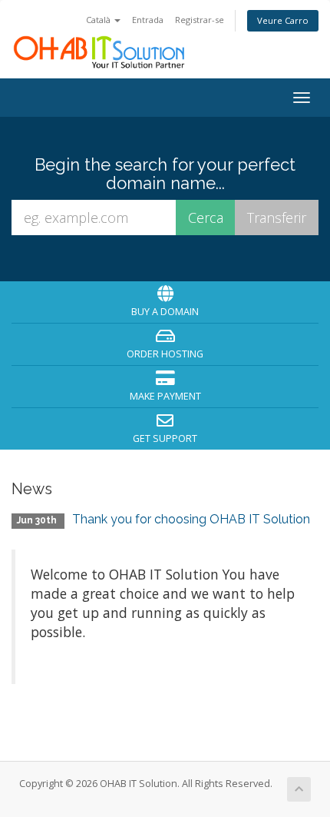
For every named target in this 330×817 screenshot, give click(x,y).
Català (99, 19)
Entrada (147, 19)
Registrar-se (199, 19)
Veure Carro (283, 20)
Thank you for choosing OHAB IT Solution (191, 519)
